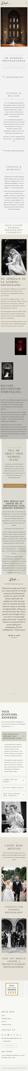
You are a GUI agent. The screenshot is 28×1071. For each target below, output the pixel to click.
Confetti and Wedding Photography (14, 910)
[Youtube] (8, 1035)
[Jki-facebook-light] (5, 1035)
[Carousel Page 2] (11, 693)
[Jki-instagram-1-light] (2, 1035)
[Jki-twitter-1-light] (14, 1035)
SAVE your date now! (15, 485)
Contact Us (9, 1045)
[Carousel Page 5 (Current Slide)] (16, 693)
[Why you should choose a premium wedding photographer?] (14, 935)
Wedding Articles (9, 903)
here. (12, 726)
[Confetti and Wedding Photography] (14, 884)
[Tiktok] (11, 1035)
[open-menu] (26, 3)
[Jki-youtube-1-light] (20, 1035)
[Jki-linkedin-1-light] (17, 1035)
